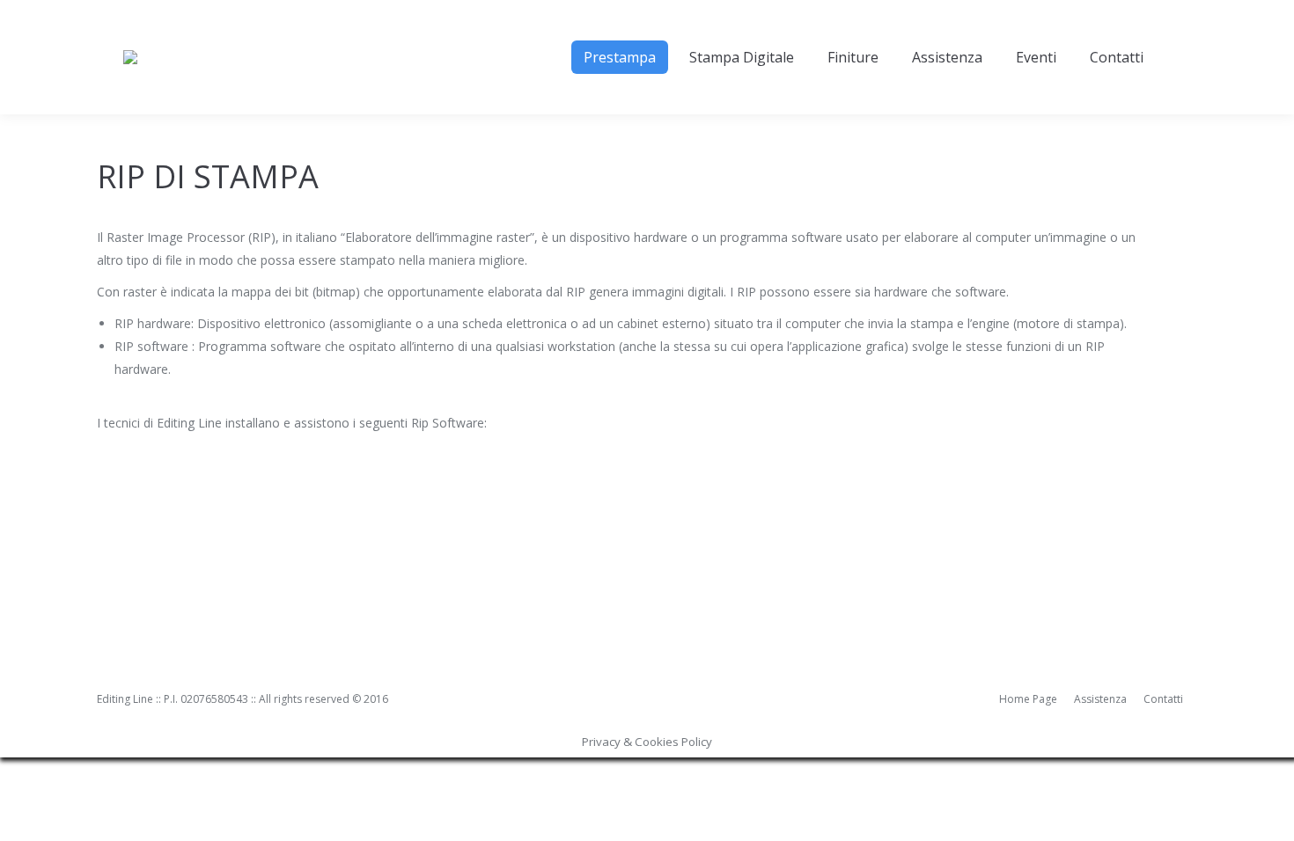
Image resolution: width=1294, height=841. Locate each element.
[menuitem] (619, 57)
